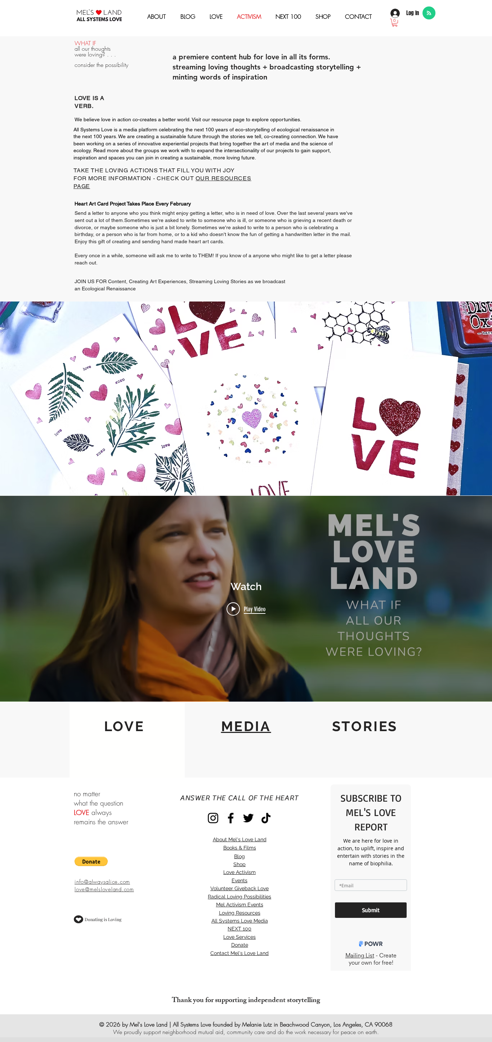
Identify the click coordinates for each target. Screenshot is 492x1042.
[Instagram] (213, 818)
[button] (394, 23)
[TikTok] (266, 818)
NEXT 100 (239, 929)
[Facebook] (231, 818)
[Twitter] (248, 818)
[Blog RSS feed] (428, 13)
